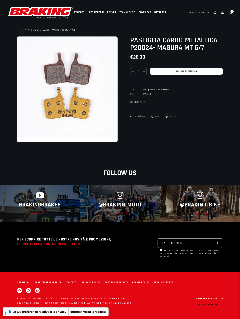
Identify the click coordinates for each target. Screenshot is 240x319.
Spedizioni (23, 282)
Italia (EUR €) (188, 12)
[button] (215, 13)
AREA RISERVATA (163, 282)
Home (20, 30)
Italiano (202, 12)
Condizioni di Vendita (48, 282)
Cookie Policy (141, 282)
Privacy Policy (91, 282)
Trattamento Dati (116, 282)
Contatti (71, 282)
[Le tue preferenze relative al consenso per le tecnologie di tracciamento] (6, 313)
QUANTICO (217, 298)
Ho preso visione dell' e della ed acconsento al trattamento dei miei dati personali (190, 253)
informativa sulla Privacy (194, 250)
